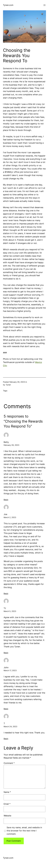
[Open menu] (44, 5)
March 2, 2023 (10, 517)
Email (7, 804)
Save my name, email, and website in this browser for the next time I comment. (24, 830)
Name (7, 792)
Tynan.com (8, 5)
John (6, 667)
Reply (6, 500)
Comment (9, 763)
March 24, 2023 (10, 726)
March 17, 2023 (10, 670)
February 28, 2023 (11, 445)
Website (7, 815)
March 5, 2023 (10, 611)
